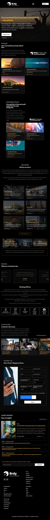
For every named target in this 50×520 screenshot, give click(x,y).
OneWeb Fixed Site (31, 134)
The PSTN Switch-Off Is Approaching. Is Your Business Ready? (31, 425)
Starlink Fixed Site (7, 87)
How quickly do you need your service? (26, 386)
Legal (6, 222)
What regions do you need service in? (25, 380)
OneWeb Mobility (11, 134)
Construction (31, 222)
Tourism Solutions (30, 352)
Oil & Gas (29, 207)
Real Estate (8, 207)
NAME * (21, 368)
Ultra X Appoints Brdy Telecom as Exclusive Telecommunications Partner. (16, 443)
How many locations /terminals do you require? (38, 386)
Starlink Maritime (31, 69)
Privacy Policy (42, 393)
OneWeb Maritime (12, 152)
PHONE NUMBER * (36, 374)
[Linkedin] (7, 479)
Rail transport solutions (13, 352)
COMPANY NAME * (36, 368)
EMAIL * (22, 374)
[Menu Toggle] (33, 4)
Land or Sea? (36, 379)
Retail (29, 192)
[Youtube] (5, 479)
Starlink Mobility (7, 69)
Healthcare (8, 192)
